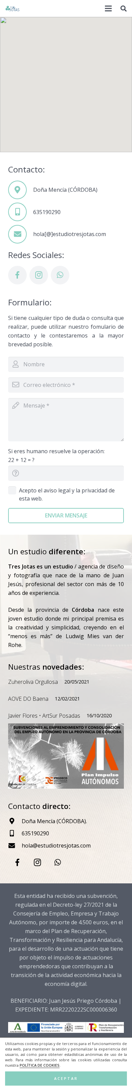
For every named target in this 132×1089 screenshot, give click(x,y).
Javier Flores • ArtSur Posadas (44, 715)
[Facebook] (17, 275)
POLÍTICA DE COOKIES (40, 1065)
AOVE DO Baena (28, 698)
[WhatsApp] (60, 275)
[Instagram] (38, 275)
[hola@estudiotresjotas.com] (15, 845)
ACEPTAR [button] (66, 1078)
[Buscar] (123, 8)
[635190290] (20, 212)
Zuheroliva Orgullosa (33, 682)
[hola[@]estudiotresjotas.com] (20, 234)
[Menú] (108, 8)
